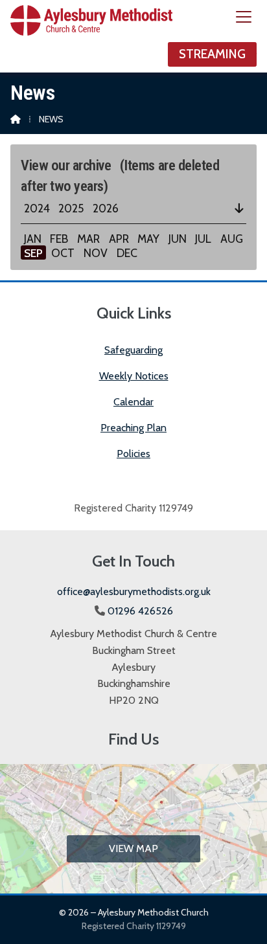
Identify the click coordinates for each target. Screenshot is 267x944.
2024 (37, 208)
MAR (88, 238)
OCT (63, 253)
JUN (177, 238)
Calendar (133, 402)
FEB (59, 238)
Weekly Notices (133, 376)
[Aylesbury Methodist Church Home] (91, 36)
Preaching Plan (133, 427)
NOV (96, 253)
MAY (148, 238)
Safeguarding (133, 350)
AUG (231, 238)
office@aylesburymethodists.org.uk (134, 591)
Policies (133, 453)
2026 (106, 208)
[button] (244, 17)
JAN (32, 238)
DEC (127, 253)
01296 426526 (140, 611)
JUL (203, 238)
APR (119, 238)
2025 (71, 208)
